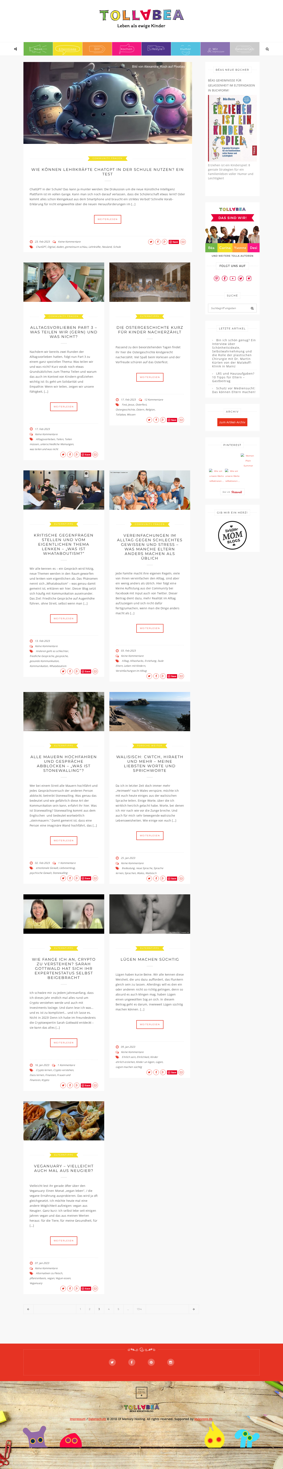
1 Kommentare (66, 863)
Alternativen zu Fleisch (49, 1273)
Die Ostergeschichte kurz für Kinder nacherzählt (149, 329)
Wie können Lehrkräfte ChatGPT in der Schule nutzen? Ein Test (107, 171)
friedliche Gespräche (42, 656)
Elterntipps (67, 49)
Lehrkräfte (94, 247)
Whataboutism (57, 666)
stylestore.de (203, 1419)
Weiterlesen (108, 219)
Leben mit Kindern (134, 666)
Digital (51, 247)
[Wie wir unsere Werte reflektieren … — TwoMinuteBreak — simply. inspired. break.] (216, 476)
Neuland (107, 247)
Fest (124, 404)
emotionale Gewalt (47, 868)
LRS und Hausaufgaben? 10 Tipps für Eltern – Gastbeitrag (233, 377)
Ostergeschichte (125, 409)
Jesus (131, 404)
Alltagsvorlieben (45, 439)
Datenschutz (245, 49)
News (38, 49)
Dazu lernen (37, 1075)
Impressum (78, 1419)
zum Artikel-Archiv (232, 422)
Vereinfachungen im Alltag (131, 671)
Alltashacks (136, 661)
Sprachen (130, 873)
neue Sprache (144, 868)
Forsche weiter (149, 745)
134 (139, 1309)
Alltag (125, 661)
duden (60, 247)
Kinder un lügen (145, 1062)
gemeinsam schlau (76, 247)
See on (227, 491)
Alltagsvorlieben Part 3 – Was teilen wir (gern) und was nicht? (64, 332)
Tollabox (121, 414)
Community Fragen (107, 158)
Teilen (59, 439)
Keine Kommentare (69, 241)
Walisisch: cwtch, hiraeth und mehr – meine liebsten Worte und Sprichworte (150, 764)
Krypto (45, 1080)
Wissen (131, 414)
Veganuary (36, 1283)
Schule (117, 247)
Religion (150, 409)
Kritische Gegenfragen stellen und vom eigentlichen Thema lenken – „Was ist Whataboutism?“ (64, 544)
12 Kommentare (153, 399)
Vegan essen (63, 1278)
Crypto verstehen (63, 1070)
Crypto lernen (44, 1070)
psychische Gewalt (40, 873)
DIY (97, 49)
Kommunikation (39, 666)
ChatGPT (41, 247)
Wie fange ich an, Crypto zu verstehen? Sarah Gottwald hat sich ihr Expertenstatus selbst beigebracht (64, 968)
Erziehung (150, 661)
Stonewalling (60, 873)
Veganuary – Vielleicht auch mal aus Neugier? (64, 1168)
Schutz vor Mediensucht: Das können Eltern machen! (234, 390)
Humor (185, 49)
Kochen (126, 49)
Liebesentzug (67, 868)
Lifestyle (156, 49)
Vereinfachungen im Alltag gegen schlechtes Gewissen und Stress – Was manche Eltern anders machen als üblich (150, 547)
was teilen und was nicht (44, 449)
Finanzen (50, 1075)
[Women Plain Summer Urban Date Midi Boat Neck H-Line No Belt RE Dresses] (248, 460)
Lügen (159, 1062)
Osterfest (140, 404)
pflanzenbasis (38, 1278)
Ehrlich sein (128, 1057)
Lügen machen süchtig (150, 959)
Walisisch (150, 873)
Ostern (140, 409)
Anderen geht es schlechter (52, 651)
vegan (50, 1278)
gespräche (61, 656)
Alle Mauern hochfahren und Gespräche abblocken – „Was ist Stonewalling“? (63, 764)
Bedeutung (128, 868)
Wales (140, 873)
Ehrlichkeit (143, 1057)
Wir (215, 49)
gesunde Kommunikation (44, 661)
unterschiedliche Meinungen (57, 444)
